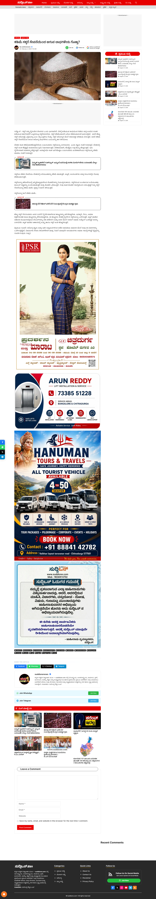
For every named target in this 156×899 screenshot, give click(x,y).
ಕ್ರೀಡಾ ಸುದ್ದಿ (117, 3)
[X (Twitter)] (2, 452)
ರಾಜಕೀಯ (56, 7)
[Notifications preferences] (4, 894)
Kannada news (20, 7)
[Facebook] (2, 442)
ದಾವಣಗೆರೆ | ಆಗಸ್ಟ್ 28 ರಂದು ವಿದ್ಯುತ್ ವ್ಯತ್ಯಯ (85, 732)
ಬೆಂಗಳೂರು (47, 7)
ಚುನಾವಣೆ (64, 7)
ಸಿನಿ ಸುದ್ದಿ (128, 3)
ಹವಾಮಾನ (98, 7)
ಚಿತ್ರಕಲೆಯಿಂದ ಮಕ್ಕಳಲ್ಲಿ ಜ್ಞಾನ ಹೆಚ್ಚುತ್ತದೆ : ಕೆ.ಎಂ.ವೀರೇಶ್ (27, 753)
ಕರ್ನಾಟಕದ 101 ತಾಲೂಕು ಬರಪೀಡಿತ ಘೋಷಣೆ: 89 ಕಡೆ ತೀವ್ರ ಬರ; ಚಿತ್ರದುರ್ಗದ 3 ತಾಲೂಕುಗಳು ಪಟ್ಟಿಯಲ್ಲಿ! (86, 761)
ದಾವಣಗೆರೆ (39, 7)
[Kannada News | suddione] (25, 2)
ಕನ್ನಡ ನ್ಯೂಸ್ (112, 7)
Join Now (93, 693)
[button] (136, 2)
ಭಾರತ (81, 7)
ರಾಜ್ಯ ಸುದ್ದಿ (90, 3)
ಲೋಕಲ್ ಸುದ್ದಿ (68, 3)
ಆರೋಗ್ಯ (79, 3)
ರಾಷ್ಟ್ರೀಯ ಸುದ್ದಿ (105, 3)
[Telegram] (2, 456)
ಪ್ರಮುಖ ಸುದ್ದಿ (55, 3)
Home (44, 3)
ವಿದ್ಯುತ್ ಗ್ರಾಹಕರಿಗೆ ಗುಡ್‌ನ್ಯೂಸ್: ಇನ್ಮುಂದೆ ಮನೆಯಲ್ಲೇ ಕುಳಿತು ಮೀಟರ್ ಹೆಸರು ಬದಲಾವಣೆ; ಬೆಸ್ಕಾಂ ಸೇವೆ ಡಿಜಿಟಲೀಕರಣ (27, 731)
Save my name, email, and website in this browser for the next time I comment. (53, 821)
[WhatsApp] (2, 447)
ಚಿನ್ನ (87, 7)
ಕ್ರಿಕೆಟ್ (75, 7)
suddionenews (26, 47)
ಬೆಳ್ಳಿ (91, 7)
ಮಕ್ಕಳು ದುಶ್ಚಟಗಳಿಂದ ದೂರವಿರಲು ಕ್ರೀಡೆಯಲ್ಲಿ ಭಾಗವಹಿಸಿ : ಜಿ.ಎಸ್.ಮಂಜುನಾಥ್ (55, 754)
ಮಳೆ (70, 7)
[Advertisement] (57, 24)
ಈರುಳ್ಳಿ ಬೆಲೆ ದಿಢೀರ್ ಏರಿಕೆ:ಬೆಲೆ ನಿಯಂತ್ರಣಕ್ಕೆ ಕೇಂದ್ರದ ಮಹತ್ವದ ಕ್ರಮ (55, 731)
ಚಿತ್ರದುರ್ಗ (31, 7)
